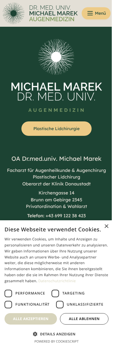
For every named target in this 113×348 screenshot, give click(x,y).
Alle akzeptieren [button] (30, 318)
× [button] (101, 202)
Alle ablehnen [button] (80, 318)
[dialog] (54, 272)
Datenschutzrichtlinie (23, 269)
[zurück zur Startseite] (32, 13)
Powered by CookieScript (54, 341)
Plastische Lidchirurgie (56, 128)
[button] (54, 334)
